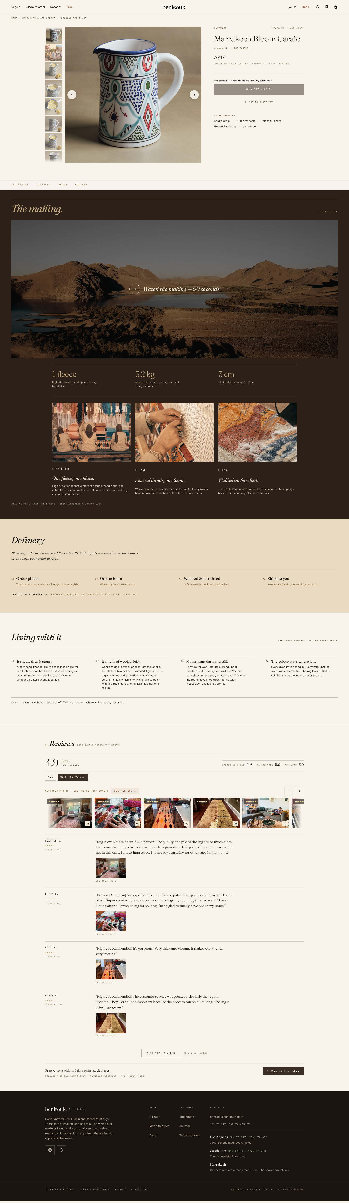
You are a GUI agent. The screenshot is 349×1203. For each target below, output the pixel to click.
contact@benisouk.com (226, 1116)
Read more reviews (160, 1053)
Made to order (159, 1126)
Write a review (196, 1052)
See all (125, 791)
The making (19, 184)
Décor (153, 1135)
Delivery (43, 184)
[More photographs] (299, 791)
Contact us (139, 1189)
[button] (318, 7)
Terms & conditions (94, 1189)
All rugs (154, 1116)
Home (14, 18)
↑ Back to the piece (283, 1070)
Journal (184, 1126)
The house (186, 1116)
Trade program (189, 1135)
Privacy (120, 1189)
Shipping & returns (60, 1189)
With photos (72, 776)
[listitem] (54, 35)
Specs (63, 184)
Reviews (81, 184)
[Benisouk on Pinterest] (61, 1150)
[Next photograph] (194, 94)
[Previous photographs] (288, 791)
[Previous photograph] (71, 94)
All (50, 776)
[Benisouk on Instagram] (50, 1150)
